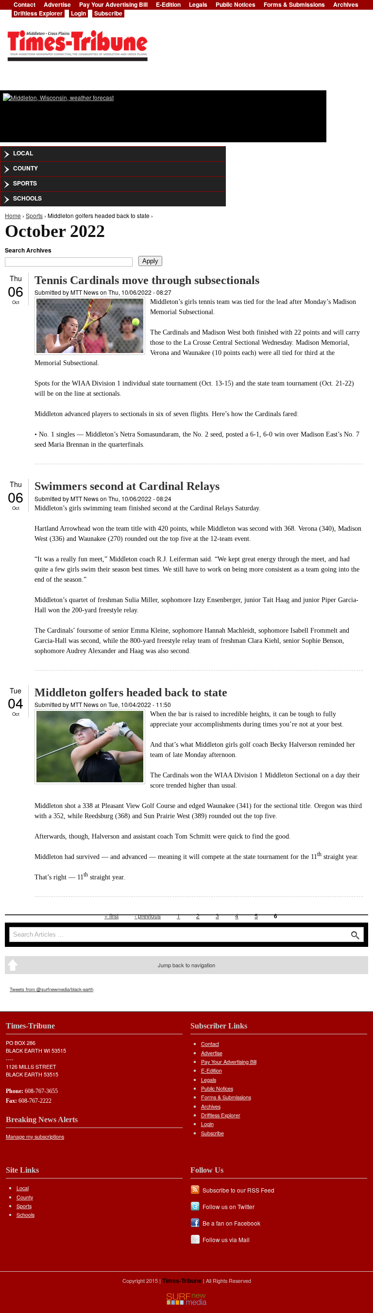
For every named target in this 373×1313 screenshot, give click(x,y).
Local (23, 153)
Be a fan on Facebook (231, 1223)
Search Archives (28, 250)
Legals (208, 1079)
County (25, 168)
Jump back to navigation (186, 965)
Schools (27, 198)
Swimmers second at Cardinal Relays (127, 486)
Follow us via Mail (226, 1239)
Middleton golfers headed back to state (130, 692)
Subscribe (108, 13)
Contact (210, 1043)
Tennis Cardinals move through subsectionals (146, 280)
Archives (210, 1106)
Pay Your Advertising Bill (228, 1061)
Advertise (211, 1053)
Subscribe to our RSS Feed (238, 1190)
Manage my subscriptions (35, 1136)
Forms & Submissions (226, 1097)
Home (13, 215)
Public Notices (217, 1088)
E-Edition (211, 1070)
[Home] (77, 42)
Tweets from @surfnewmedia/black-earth (51, 989)
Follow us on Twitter (228, 1206)
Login (78, 13)
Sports (25, 183)
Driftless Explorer (38, 13)
